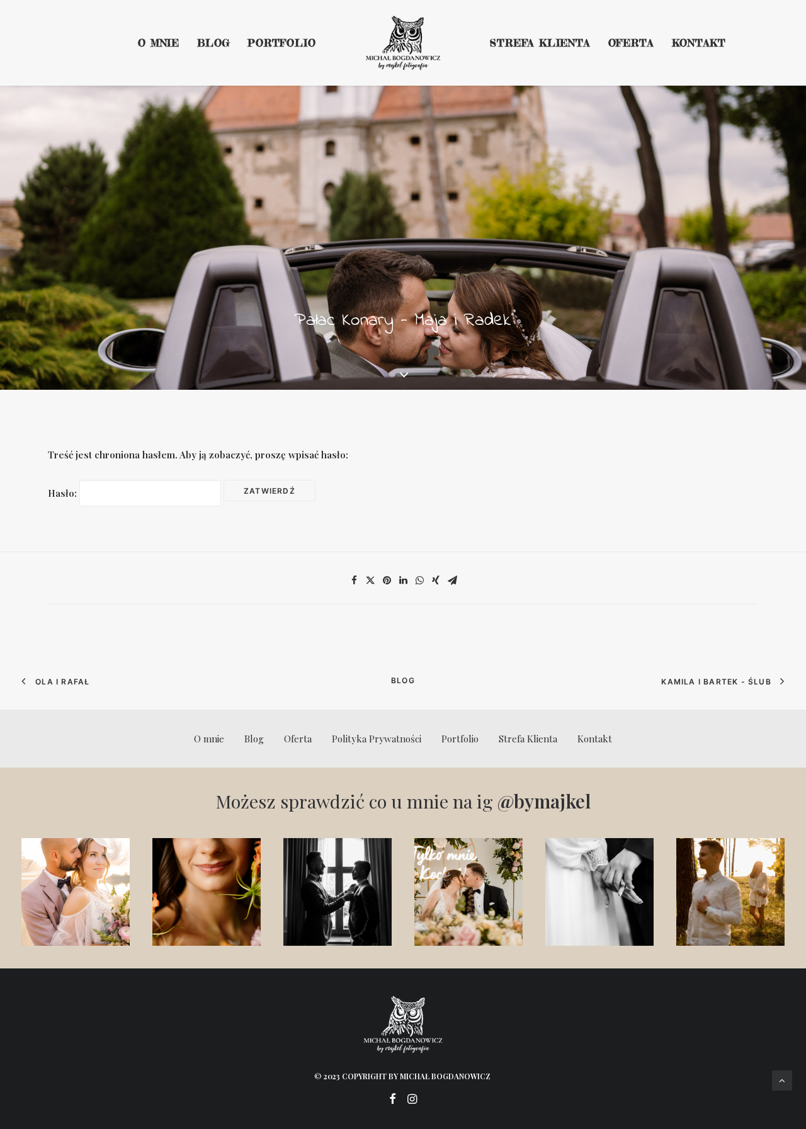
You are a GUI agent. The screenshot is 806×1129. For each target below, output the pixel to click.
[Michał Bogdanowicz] (403, 42)
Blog (213, 43)
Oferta (631, 43)
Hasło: (63, 493)
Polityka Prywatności (376, 738)
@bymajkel (544, 801)
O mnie (158, 43)
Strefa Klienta (540, 43)
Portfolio (281, 43)
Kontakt (699, 43)
